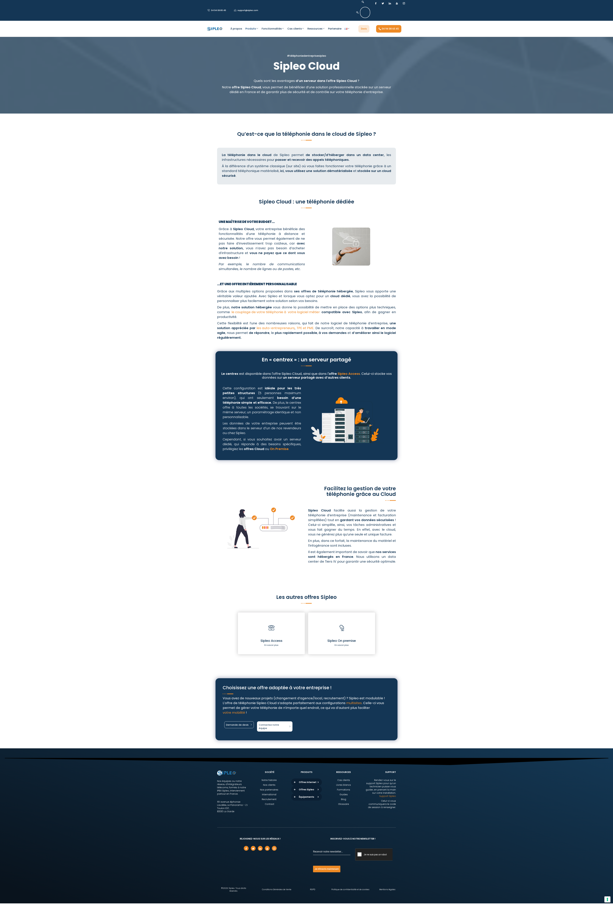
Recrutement (269, 799)
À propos (236, 29)
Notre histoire (269, 780)
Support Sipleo (387, 796)
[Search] (357, 12)
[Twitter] (382, 3)
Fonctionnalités (272, 29)
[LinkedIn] (389, 3)
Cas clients (294, 29)
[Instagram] (403, 3)
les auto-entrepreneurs (276, 328)
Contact (269, 804)
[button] (362, 2)
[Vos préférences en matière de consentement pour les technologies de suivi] (607, 899)
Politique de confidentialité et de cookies (350, 889)
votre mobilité (234, 712)
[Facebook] (375, 3)
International (269, 794)
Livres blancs (343, 785)
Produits (250, 29)
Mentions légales (387, 889)
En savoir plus (271, 645)
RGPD (312, 889)
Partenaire (334, 29)
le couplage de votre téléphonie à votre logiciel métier (275, 312)
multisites (354, 703)
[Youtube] (396, 3)
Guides (344, 794)
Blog (343, 799)
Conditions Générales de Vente (276, 889)
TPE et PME (305, 328)
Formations (343, 789)
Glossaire (343, 804)
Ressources (314, 29)
